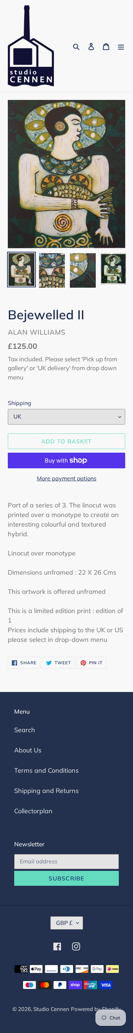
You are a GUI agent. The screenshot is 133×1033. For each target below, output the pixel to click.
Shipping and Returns (46, 791)
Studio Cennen (51, 1009)
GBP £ (64, 922)
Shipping (19, 402)
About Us (27, 750)
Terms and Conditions (46, 770)
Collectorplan (33, 811)
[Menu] (120, 46)
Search (24, 730)
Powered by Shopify (96, 1009)
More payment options (66, 478)
